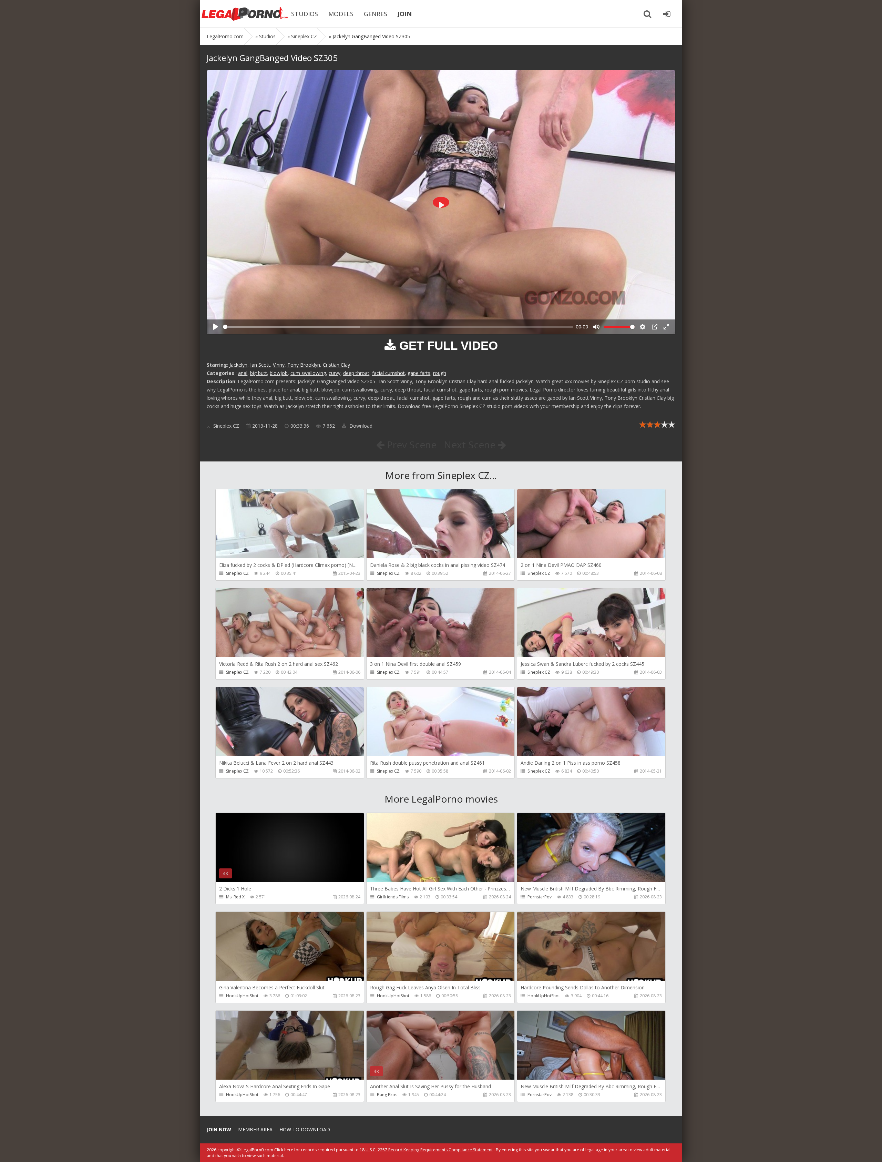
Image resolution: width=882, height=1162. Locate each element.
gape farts (419, 373)
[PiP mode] (654, 326)
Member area (255, 1129)
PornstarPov (539, 897)
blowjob (279, 373)
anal (242, 373)
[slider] (398, 327)
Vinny (279, 364)
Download (360, 425)
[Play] (215, 326)
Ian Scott (260, 364)
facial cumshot (388, 373)
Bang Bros (387, 1095)
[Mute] (596, 326)
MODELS (340, 14)
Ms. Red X (235, 897)
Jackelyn (238, 364)
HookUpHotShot (242, 996)
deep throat (356, 373)
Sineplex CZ (226, 425)
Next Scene (471, 444)
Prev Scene (410, 444)
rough (439, 373)
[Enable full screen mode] (666, 326)
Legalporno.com (245, 14)
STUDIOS (304, 14)
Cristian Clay (336, 364)
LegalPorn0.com (257, 1150)
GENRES (375, 14)
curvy (334, 373)
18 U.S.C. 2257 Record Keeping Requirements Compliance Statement (426, 1150)
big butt (258, 373)
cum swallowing (308, 373)
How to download (304, 1129)
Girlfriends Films (393, 897)
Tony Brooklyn (303, 364)
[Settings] (642, 326)
